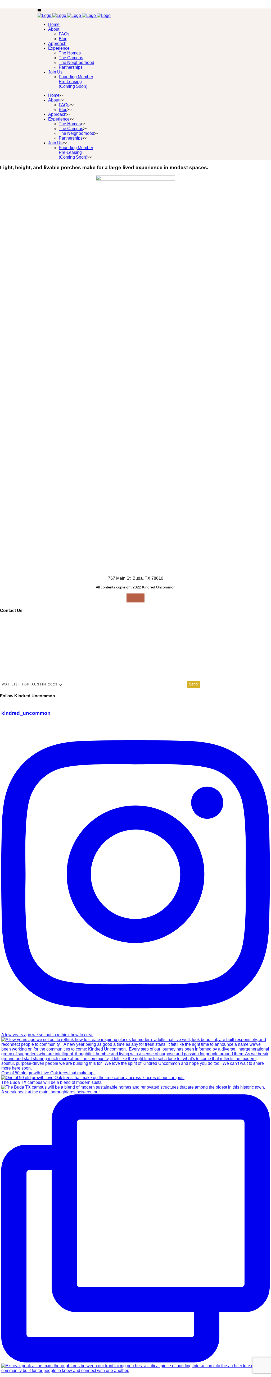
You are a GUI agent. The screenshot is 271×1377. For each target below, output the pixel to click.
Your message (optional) (86, 684)
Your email (104, 621)
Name (5, 621)
